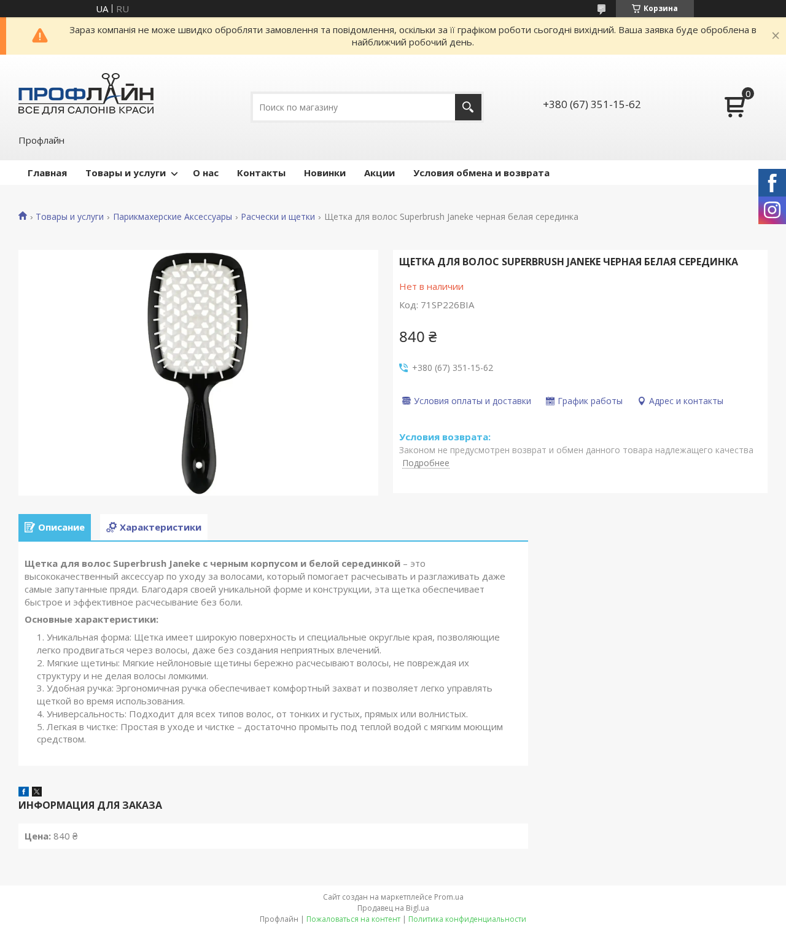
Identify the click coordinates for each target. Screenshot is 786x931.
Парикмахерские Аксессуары (172, 216)
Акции (379, 172)
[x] (37, 793)
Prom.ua (449, 897)
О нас (206, 172)
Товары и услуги (125, 172)
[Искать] (468, 107)
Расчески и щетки (278, 216)
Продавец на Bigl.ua (393, 908)
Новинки (325, 172)
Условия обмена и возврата (481, 172)
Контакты (261, 172)
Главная (47, 172)
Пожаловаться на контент (353, 919)
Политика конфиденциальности (467, 919)
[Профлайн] (86, 93)
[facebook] (23, 793)
